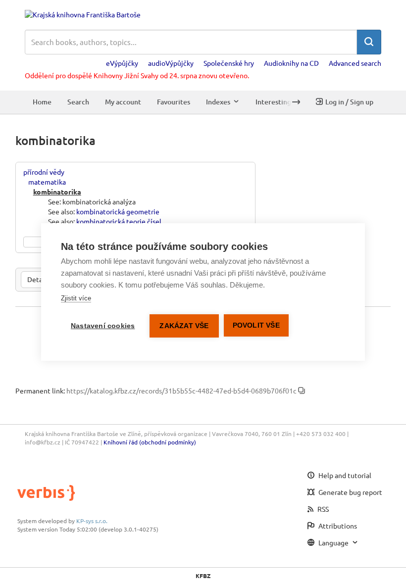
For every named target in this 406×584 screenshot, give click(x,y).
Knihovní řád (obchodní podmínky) (149, 442)
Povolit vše (256, 325)
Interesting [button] (273, 101)
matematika (47, 181)
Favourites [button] (173, 101)
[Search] (368, 42)
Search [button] (78, 101)
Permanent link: (40, 390)
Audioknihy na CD (291, 62)
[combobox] (191, 42)
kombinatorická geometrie (117, 211)
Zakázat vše (183, 326)
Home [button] (42, 101)
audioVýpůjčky (171, 62)
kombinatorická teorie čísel (118, 221)
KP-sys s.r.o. (91, 521)
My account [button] (123, 101)
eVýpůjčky (122, 62)
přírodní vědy (43, 171)
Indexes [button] (218, 101)
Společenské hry (228, 62)
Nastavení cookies (103, 326)
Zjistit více (76, 298)
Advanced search (355, 62)
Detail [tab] (37, 279)
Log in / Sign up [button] (349, 101)
